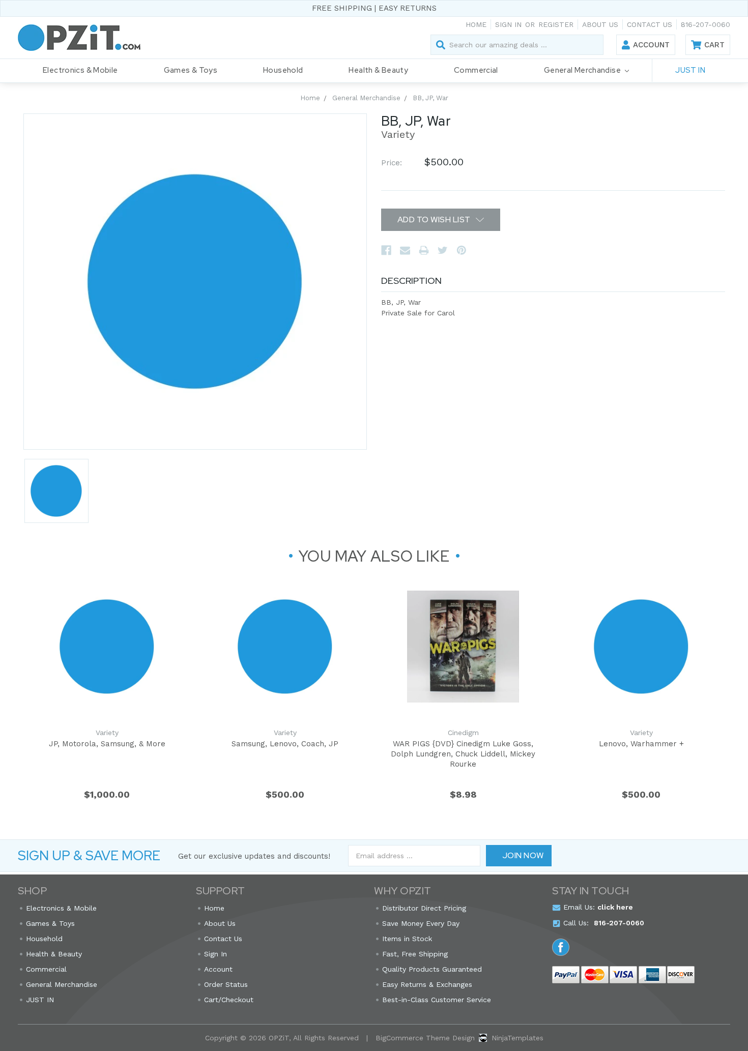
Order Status (226, 984)
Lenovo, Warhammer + (641, 743)
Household (283, 70)
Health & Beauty (378, 70)
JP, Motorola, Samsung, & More (107, 743)
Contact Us (649, 24)
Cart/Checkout (228, 1000)
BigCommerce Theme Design (425, 1038)
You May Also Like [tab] (374, 556)
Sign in (508, 24)
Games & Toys (191, 70)
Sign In (215, 954)
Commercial (476, 70)
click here (615, 907)
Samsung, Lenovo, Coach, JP (285, 743)
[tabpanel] (107, 696)
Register (555, 24)
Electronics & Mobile (80, 70)
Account (651, 44)
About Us (600, 24)
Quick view (107, 646)
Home (476, 24)
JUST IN (690, 70)
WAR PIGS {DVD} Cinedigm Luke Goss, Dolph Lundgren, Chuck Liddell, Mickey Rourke (463, 754)
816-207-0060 (705, 24)
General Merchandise (583, 70)
